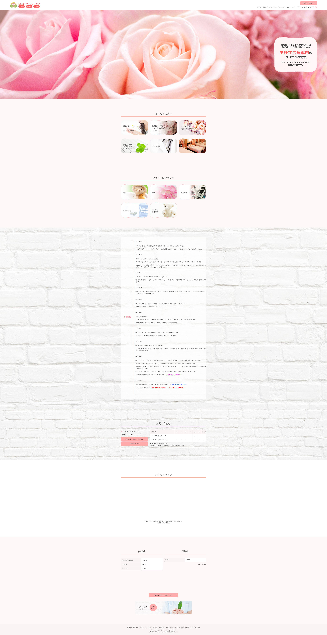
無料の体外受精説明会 (141, 316)
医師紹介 (155, 627)
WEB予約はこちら (134, 443)
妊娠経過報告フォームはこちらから (163, 595)
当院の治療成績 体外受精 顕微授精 (179, 627)
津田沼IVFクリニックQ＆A (179, 384)
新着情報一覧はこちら (309, 3)
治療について (291, 7)
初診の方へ (266, 7)
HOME (259, 7)
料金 (299, 7)
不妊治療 (161, 627)
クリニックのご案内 (145, 627)
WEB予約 (311, 7)
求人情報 (304, 7)
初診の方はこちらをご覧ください (134, 439)
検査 (167, 627)
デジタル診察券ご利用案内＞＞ (173, 374)
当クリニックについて (277, 7)
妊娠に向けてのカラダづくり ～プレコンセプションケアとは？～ (168, 387)
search (316, 7)
